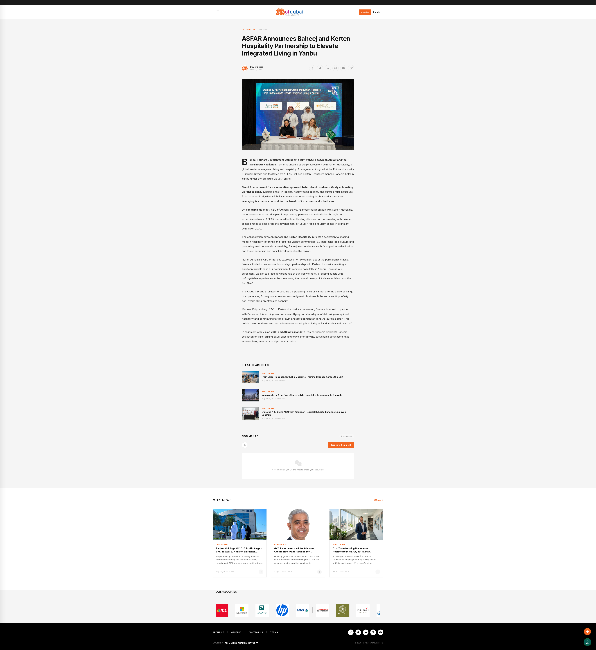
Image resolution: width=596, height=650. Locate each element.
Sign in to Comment (341, 445)
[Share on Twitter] (320, 68)
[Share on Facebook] (312, 68)
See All (377, 500)
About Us (218, 632)
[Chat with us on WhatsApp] (587, 642)
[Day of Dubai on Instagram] (335, 68)
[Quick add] (587, 631)
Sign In (376, 12)
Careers (236, 632)
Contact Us (255, 632)
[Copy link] (351, 68)
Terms (274, 632)
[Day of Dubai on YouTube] (343, 68)
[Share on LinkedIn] (328, 68)
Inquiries (365, 12)
